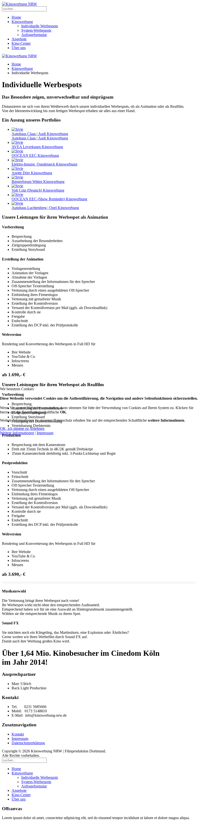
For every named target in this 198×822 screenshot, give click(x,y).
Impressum (45, 433)
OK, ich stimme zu (14, 428)
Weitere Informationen (17, 433)
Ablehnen (36, 428)
